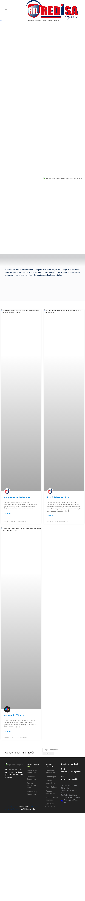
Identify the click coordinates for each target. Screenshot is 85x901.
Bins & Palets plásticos (58, 497)
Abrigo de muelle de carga (17, 497)
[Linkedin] (54, 806)
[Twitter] (45, 806)
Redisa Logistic (24, 806)
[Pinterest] (51, 806)
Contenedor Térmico (14, 715)
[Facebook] (42, 806)
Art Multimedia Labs (28, 809)
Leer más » (7, 513)
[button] (46, 179)
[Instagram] (48, 806)
